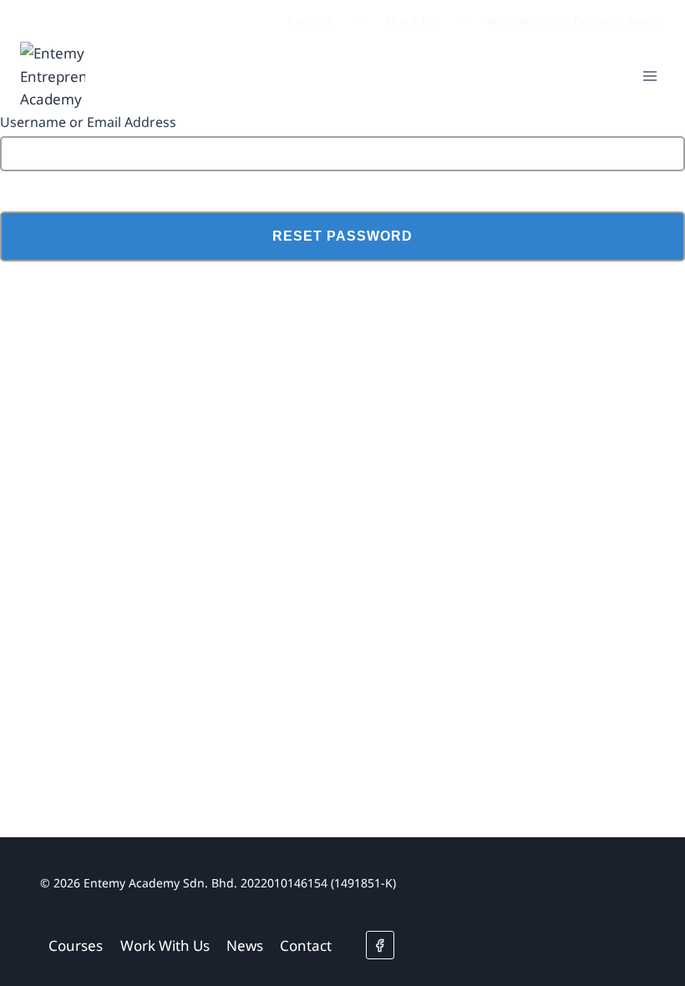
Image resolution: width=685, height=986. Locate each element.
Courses (309, 20)
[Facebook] (380, 945)
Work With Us (524, 20)
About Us (409, 20)
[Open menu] (649, 76)
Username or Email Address (88, 122)
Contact (595, 20)
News (643, 20)
